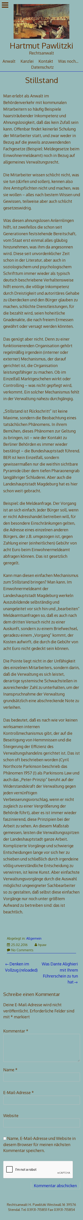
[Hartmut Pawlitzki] (42, 39)
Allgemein (34, 938)
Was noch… (68, 61)
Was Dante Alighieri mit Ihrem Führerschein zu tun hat (60, 972)
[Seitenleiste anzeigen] (5, 5)
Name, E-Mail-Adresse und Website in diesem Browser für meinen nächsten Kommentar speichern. (39, 1144)
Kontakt (46, 61)
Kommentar (15, 1030)
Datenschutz (42, 67)
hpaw (42, 945)
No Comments (22, 950)
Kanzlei (27, 61)
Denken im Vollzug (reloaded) (21, 966)
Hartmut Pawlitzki (41, 45)
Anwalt (9, 61)
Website (10, 1115)
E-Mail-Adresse (18, 1092)
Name (10, 1069)
